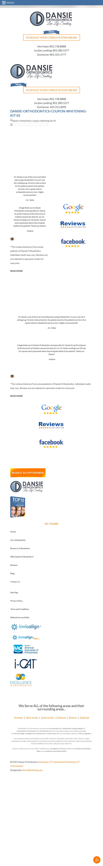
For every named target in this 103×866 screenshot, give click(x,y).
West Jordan (32, 717)
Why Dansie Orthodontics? (22, 556)
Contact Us (15, 581)
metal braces (40, 733)
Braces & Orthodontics (20, 548)
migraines (87, 733)
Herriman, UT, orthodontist (61, 728)
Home (13, 531)
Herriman (18, 717)
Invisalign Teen (30, 733)
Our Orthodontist (17, 540)
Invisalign (21, 733)
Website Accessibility (19, 617)
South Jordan (47, 717)
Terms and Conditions (19, 609)
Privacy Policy (16, 601)
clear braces (52, 733)
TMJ (79, 733)
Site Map (14, 592)
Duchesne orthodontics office (55, 751)
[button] (4, 3)
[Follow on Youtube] (86, 778)
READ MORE (16, 271)
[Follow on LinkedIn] (91, 778)
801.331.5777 (58, 54)
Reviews (13, 565)
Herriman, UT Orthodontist (52, 762)
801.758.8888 (58, 46)
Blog (12, 573)
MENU (10, 2)
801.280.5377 (61, 50)
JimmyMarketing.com (32, 770)
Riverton (73, 717)
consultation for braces (58, 749)
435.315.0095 (58, 107)
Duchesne (61, 717)
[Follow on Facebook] (81, 778)
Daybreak (84, 717)
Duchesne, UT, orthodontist (39, 731)
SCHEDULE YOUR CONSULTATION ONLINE (51, 37)
